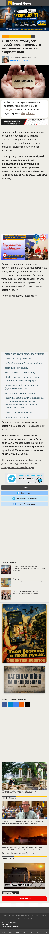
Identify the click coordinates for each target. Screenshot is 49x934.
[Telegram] (10, 704)
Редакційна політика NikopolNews (15, 915)
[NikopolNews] (24, 478)
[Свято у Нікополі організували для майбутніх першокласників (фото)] (6, 595)
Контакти (43, 915)
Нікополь (5, 36)
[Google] (16, 704)
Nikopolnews (28, 113)
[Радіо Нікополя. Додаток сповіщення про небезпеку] (24, 633)
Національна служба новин (22, 853)
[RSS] (21, 704)
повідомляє (10, 109)
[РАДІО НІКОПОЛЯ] (24, 679)
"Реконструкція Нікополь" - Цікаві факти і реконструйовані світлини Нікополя (19, 792)
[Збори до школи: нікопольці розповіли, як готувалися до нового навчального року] (6, 582)
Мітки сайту (28, 918)
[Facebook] (4, 704)
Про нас (20, 918)
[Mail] (27, 704)
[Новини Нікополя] (19, 3)
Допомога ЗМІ (33, 915)
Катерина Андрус (21, 57)
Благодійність (18, 36)
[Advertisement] (24, 208)
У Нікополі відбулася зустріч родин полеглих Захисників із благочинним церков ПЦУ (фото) (29, 568)
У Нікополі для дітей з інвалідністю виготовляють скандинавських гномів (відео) (21, 464)
